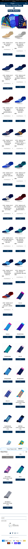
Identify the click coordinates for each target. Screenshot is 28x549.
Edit (20, 449)
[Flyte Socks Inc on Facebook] (13, 533)
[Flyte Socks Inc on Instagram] (15, 533)
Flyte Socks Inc (15, 537)
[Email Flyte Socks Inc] (17, 533)
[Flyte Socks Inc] (14, 3)
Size (3, 47)
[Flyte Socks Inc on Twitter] (10, 533)
